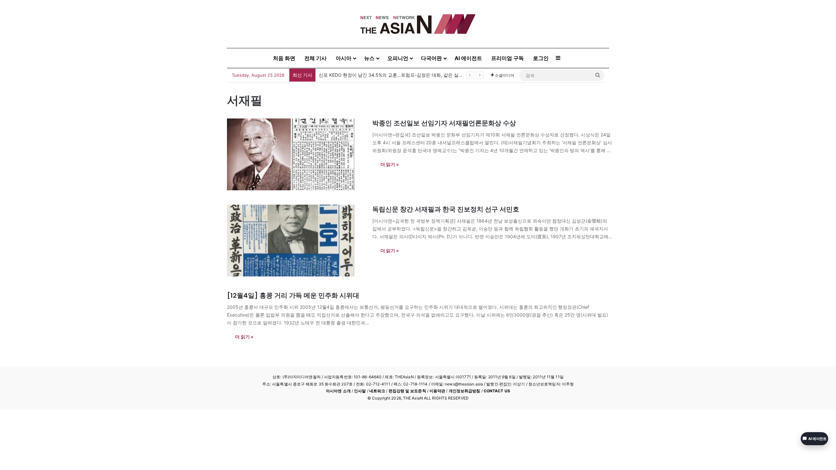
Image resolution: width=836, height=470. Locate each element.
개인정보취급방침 (464, 390)
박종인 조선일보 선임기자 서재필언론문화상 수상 (444, 123)
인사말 (360, 390)
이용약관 (437, 390)
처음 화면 (284, 58)
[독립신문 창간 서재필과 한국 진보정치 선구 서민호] (295, 240)
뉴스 (369, 58)
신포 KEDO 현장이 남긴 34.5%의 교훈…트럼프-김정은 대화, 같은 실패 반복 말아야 (404, 75)
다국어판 (431, 58)
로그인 (541, 58)
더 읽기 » (389, 164)
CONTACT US (497, 390)
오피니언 (397, 58)
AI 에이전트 (468, 58)
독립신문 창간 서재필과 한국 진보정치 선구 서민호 (445, 209)
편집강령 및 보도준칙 (407, 390)
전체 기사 (315, 58)
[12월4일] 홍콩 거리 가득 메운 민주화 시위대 (293, 295)
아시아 (343, 58)
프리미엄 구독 (507, 58)
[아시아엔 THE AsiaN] (418, 24)
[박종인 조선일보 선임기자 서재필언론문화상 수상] (295, 154)
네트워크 (377, 390)
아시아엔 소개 (338, 390)
